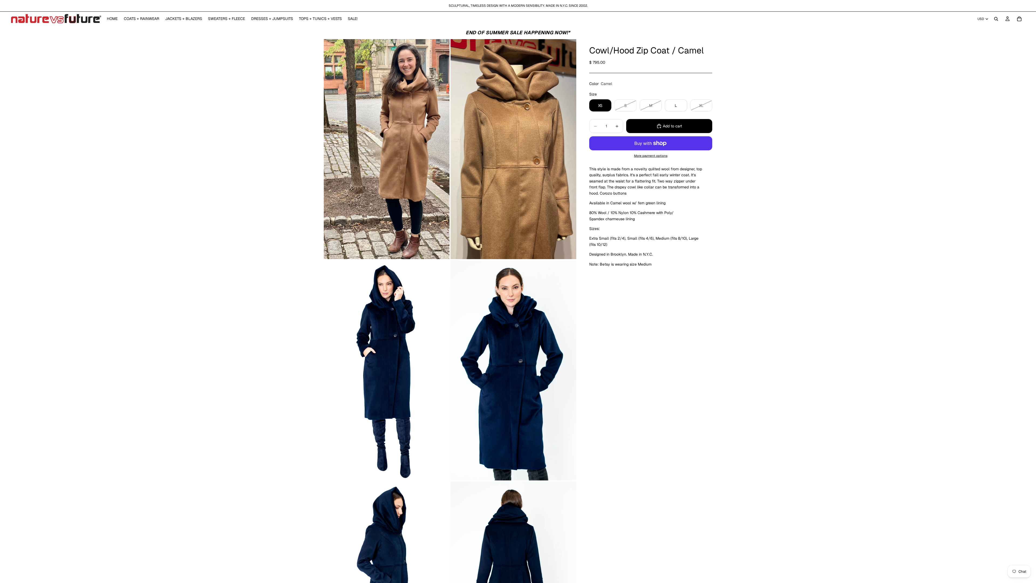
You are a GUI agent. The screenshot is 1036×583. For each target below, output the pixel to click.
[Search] (996, 19)
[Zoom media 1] (386, 149)
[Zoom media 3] (386, 370)
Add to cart (672, 126)
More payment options (650, 156)
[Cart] (1019, 19)
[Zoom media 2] (513, 149)
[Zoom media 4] (513, 370)
